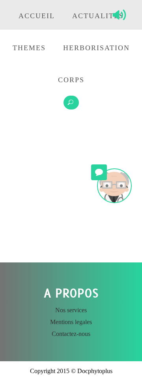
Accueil (37, 16)
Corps (71, 80)
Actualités (98, 16)
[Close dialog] (112, 260)
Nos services (71, 310)
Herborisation (96, 48)
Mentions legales (71, 322)
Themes (29, 48)
